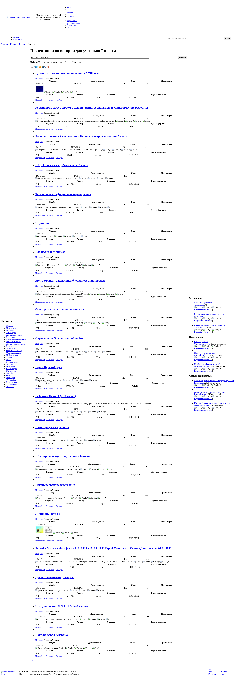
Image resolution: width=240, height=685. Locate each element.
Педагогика (11, 328)
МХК (8, 360)
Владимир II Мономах (50, 251)
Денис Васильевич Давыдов (54, 577)
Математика (11, 382)
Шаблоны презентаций (16, 339)
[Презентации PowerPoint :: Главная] (18, 17)
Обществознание (13, 353)
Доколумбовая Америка (51, 634)
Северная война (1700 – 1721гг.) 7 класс (62, 606)
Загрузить (50, 100)
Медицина (10, 337)
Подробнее (40, 100)
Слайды (59, 100)
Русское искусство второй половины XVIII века (67, 73)
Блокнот (70, 16)
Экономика (11, 371)
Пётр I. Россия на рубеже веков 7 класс (61, 165)
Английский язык (14, 335)
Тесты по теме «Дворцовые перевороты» (63, 194)
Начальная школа (13, 342)
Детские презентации (15, 344)
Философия (11, 380)
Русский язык (12, 362)
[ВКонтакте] (35, 67)
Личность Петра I (47, 513)
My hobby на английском (205, 353)
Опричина (42, 223)
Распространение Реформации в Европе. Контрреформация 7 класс (81, 136)
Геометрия (10, 378)
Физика (9, 364)
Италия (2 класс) (201, 342)
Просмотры (18, 39)
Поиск (69, 27)
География (10, 366)
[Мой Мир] (42, 67)
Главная (4, 44)
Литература (11, 333)
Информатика (12, 355)
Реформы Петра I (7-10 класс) (55, 396)
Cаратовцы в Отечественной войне (59, 338)
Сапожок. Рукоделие (203, 303)
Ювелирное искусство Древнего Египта (62, 456)
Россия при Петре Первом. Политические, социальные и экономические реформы (91, 107)
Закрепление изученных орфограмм (209, 392)
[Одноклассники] (40, 67)
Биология (10, 346)
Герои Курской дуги (48, 367)
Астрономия (11, 384)
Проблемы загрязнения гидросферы (209, 325)
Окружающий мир (14, 351)
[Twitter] (37, 67)
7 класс (22, 44)
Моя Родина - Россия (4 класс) (207, 364)
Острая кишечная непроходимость (209, 314)
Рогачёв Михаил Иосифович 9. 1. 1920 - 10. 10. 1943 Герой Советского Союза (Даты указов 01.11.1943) (104, 548)
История (10, 330)
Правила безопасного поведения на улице (212, 403)
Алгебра (10, 373)
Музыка (9, 326)
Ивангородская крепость (52, 427)
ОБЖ (8, 375)
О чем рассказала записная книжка (59, 309)
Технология (11, 348)
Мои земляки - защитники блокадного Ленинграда (70, 280)
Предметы (71, 25)
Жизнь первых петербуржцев (55, 484)
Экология (10, 387)
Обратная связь (73, 23)
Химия (9, 357)
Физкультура (11, 369)
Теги (69, 7)
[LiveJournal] (45, 67)
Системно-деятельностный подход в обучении (214, 381)
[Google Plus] (48, 67)
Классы (70, 12)
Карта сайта (72, 21)
